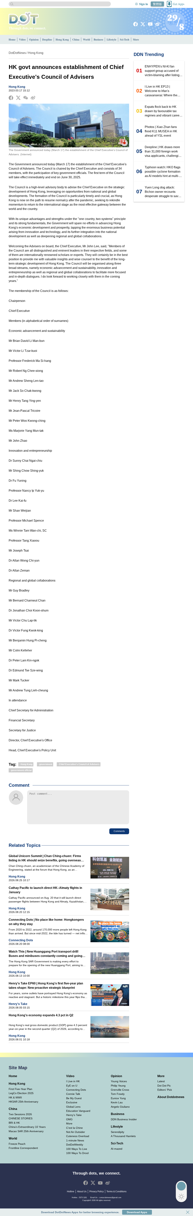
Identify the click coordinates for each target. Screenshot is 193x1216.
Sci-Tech (124, 39)
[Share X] (18, 98)
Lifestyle (111, 39)
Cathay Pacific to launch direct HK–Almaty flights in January (45, 890)
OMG (69, 1119)
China (75, 39)
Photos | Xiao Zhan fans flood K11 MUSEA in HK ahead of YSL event (161, 131)
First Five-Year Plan (20, 1088)
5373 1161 (83, 1197)
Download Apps (137, 1212)
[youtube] (150, 24)
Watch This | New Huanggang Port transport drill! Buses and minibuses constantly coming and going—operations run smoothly (47, 954)
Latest (161, 1081)
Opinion (34, 39)
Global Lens (73, 1106)
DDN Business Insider (124, 1119)
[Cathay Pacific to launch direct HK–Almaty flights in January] (109, 899)
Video (22, 39)
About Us (82, 1191)
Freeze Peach (17, 1143)
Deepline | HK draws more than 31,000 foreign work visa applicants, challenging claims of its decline (163, 151)
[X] (143, 24)
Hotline (70, 1191)
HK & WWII (15, 1097)
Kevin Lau (117, 1102)
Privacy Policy (96, 1191)
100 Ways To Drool (77, 1153)
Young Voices (119, 1081)
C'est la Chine (74, 1127)
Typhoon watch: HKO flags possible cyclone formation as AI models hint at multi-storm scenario (162, 172)
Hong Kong (62, 39)
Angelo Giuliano (120, 1106)
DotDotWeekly (74, 1144)
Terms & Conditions (116, 1191)
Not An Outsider (75, 1131)
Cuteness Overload (77, 1136)
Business (98, 39)
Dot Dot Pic (164, 1085)
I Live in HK (73, 1081)
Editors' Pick (164, 1089)
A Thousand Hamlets (123, 1136)
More (136, 39)
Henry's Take (18, 1004)
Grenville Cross (120, 1089)
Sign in (143, 4)
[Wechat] (25, 97)
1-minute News (75, 1140)
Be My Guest (74, 1098)
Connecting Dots (21, 940)
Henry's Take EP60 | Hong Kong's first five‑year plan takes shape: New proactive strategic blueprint (46, 985)
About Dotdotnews (170, 1097)
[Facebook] (135, 24)
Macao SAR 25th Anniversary (26, 1131)
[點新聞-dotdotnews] (24, 18)
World (86, 39)
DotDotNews (17, 52)
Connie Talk (73, 1093)
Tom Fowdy (118, 1093)
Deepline (47, 39)
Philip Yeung (118, 1085)
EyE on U (71, 1085)
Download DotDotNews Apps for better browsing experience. (80, 1212)
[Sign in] (136, 4)
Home (12, 39)
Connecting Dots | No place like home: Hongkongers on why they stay (46, 922)
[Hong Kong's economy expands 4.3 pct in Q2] (109, 1027)
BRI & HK (14, 1122)
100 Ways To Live (76, 1148)
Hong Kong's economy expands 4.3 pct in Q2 (41, 1015)
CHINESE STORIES (20, 1118)
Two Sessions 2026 (20, 1114)
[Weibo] (157, 24)
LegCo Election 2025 (21, 1093)
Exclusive (71, 1102)
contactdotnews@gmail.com (110, 1197)
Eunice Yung (118, 1098)
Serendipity (117, 1131)
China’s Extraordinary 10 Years (27, 1126)
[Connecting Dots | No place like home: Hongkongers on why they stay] (109, 931)
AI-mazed (116, 1148)
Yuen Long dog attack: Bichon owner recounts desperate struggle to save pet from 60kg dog (162, 192)
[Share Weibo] (33, 98)
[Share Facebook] (11, 98)
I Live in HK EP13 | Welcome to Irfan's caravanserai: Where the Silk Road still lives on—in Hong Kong (162, 91)
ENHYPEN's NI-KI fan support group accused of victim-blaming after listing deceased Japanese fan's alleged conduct (162, 71)
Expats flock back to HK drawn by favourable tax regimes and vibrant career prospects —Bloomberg (162, 111)
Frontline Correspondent (23, 1147)
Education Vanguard (78, 1110)
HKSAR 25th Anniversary (23, 1101)
